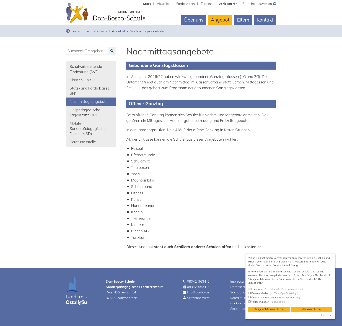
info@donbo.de (198, 292)
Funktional (277, 289)
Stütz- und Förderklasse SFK (89, 91)
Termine (207, 4)
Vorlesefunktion (268, 301)
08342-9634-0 (198, 281)
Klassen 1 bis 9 (82, 80)
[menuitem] (148, 3)
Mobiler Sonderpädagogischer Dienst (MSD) (88, 128)
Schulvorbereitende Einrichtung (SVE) (86, 69)
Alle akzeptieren (311, 309)
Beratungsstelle (83, 142)
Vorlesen (225, 4)
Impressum (238, 281)
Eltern (243, 20)
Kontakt (265, 20)
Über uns (193, 20)
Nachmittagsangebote (88, 101)
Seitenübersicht (198, 298)
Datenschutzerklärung (285, 265)
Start (147, 4)
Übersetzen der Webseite (275, 297)
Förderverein (185, 4)
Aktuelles (163, 4)
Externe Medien (274, 293)
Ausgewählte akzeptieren (269, 309)
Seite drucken (240, 309)
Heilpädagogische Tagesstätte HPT (85, 112)
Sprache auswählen (257, 4)
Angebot (220, 20)
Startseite (100, 31)
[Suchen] (112, 50)
